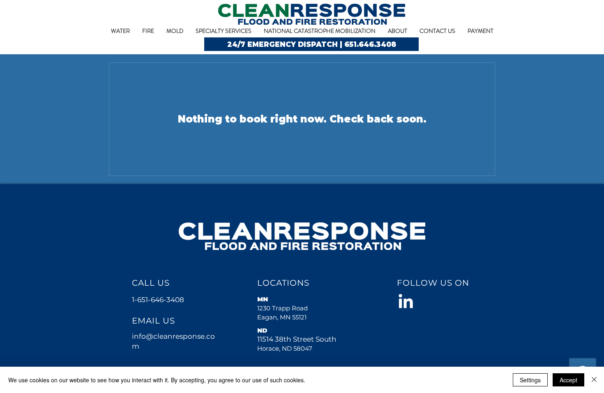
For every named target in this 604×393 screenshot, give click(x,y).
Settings (530, 380)
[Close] (594, 379)
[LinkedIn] (406, 302)
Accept (568, 380)
